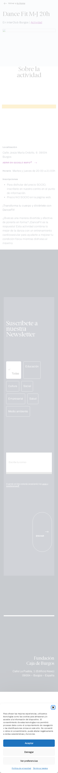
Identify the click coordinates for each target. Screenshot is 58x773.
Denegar (29, 752)
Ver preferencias (29, 761)
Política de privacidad (21, 768)
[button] (53, 707)
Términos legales (40, 768)
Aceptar (29, 743)
